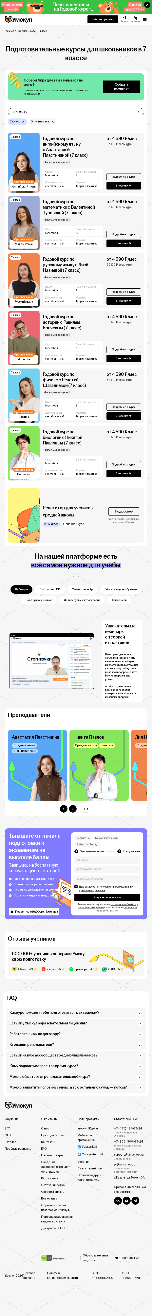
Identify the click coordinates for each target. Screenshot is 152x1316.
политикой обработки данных (116, 909)
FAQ (44, 1149)
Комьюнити (119, 600)
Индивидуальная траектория (82, 600)
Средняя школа (26, 31)
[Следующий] (73, 809)
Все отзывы (49, 1198)
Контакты (48, 1142)
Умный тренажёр (82, 589)
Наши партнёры (52, 1155)
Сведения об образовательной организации (55, 1167)
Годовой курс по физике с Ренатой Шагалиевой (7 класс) (64, 379)
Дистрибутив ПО (53, 1228)
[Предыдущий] (63, 809)
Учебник (83, 1162)
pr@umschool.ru (124, 1164)
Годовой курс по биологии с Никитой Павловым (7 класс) (62, 437)
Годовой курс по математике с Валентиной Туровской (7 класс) (69, 207)
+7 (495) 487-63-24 (128, 1128)
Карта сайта (49, 1178)
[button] (147, 5)
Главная (9, 31)
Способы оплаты (53, 1192)
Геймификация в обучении (120, 589)
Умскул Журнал (88, 1128)
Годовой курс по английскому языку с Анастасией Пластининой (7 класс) (65, 147)
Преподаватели (52, 1135)
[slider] (76, 765)
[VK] (118, 1201)
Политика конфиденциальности (62, 1275)
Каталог (10, 1142)
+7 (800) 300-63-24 (128, 1142)
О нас (45, 1128)
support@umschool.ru (128, 1155)
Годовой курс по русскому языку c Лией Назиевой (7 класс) (65, 264)
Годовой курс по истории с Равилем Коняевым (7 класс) (62, 322)
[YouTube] (127, 1201)
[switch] (76, 886)
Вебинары (21, 589)
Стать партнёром (90, 1168)
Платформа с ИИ (50, 589)
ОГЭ (8, 1135)
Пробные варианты (18, 1149)
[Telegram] (135, 1201)
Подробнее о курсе (124, 176)
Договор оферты (29, 1275)
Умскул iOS (89, 1147)
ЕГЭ (7, 1128)
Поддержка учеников (39, 600)
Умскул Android (92, 1154)
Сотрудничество (53, 1185)
